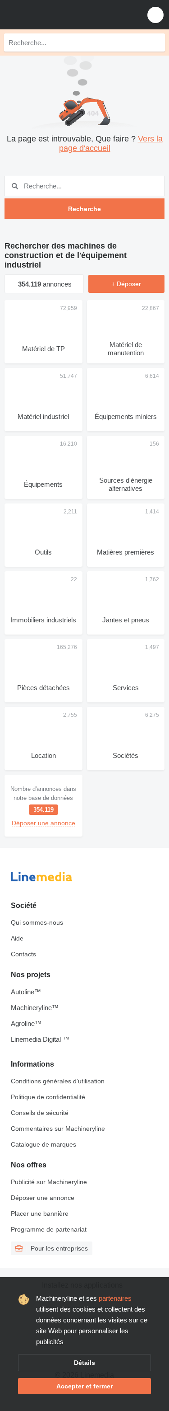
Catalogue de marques (43, 1144)
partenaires (115, 1298)
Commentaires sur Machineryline (58, 1128)
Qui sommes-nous (37, 922)
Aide (17, 938)
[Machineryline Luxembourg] (62, 14)
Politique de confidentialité (48, 1097)
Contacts (23, 954)
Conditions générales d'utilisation (58, 1081)
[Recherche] (156, 42)
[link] (43, 806)
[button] (155, 14)
